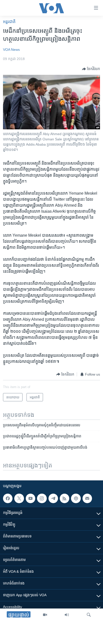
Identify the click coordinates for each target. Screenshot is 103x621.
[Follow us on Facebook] (7, 498)
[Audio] (66, 614)
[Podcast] (75, 498)
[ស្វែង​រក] (88, 614)
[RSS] (64, 498)
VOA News (11, 50)
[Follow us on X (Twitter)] (19, 498)
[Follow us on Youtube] (30, 498)
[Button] (91, 69)
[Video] (45, 614)
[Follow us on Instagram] (41, 498)
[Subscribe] (87, 498)
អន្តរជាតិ (9, 22)
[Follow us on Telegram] (53, 498)
